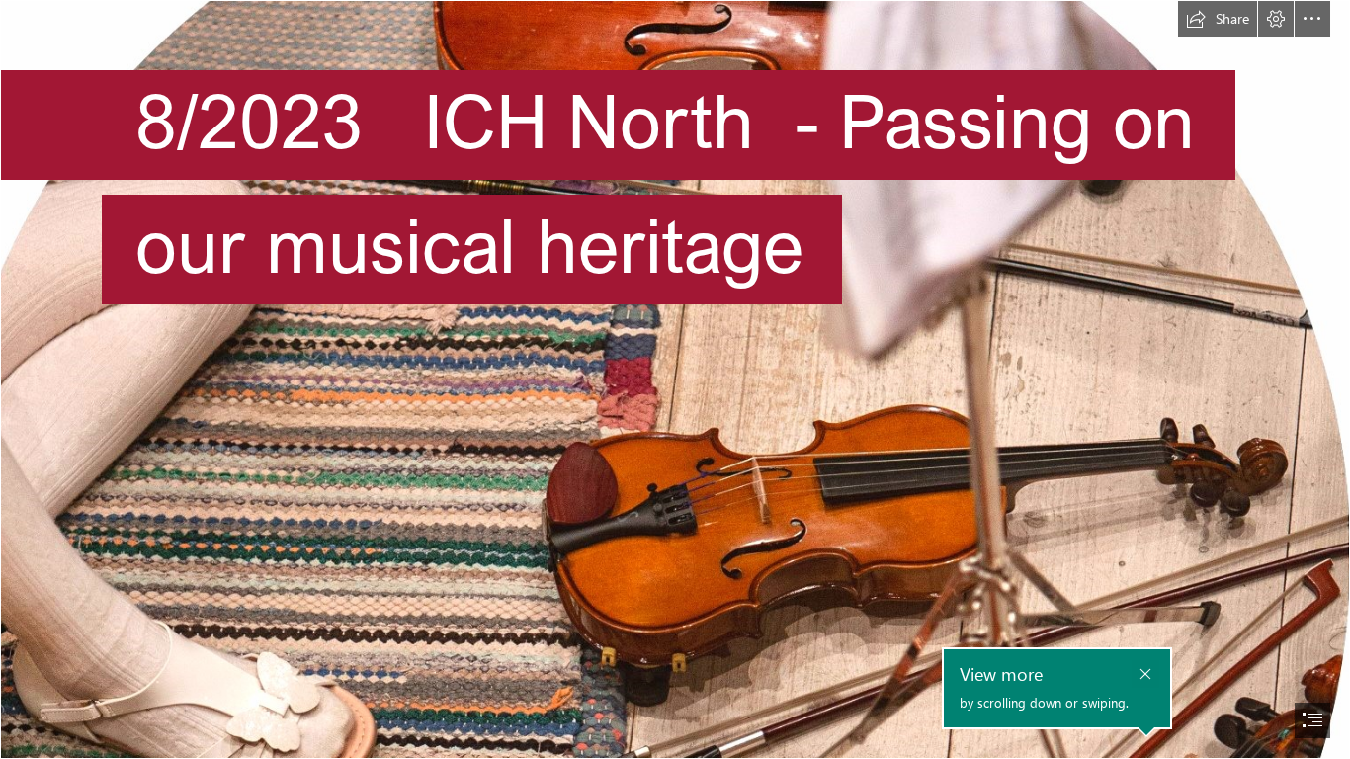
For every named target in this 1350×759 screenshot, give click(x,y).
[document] (675, 379)
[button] (1217, 19)
